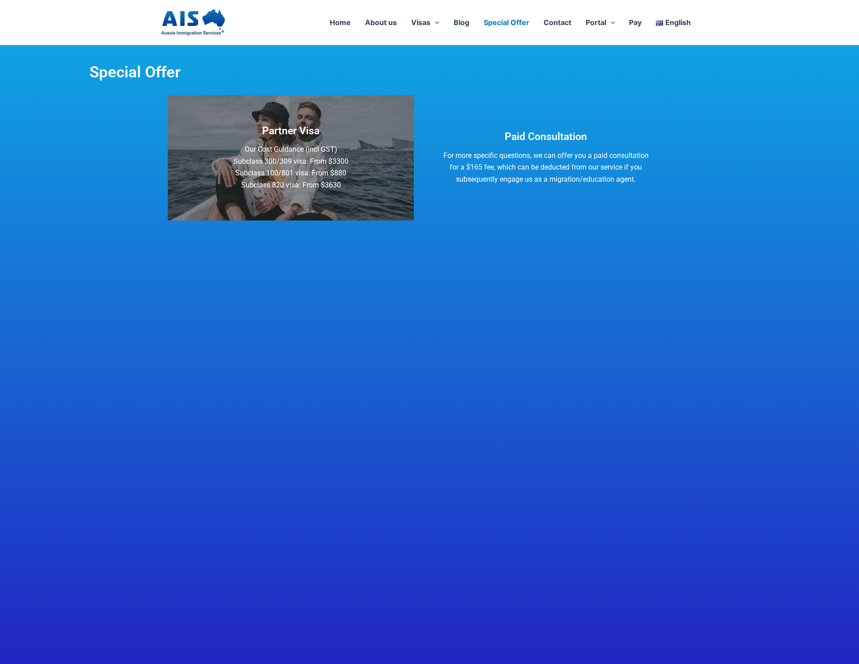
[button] (434, 22)
